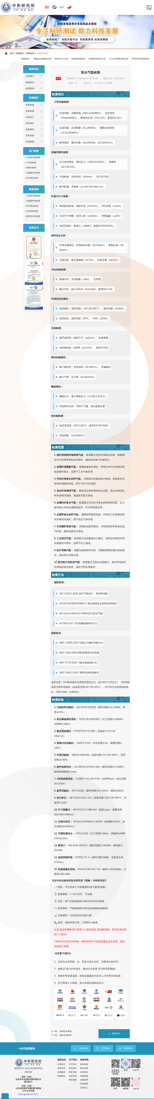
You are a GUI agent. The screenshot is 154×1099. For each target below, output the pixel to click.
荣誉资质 (73, 1072)
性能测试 (30, 129)
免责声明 (73, 1076)
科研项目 (30, 123)
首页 (12, 53)
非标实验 (30, 135)
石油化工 (30, 117)
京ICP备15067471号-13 (28, 1095)
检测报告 (61, 1076)
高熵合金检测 (65, 1031)
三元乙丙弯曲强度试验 (118, 59)
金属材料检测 (42, 53)
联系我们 (73, 1068)
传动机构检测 (32, 211)
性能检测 (84, 1076)
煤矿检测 (84, 1068)
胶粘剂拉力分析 (61, 59)
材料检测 (30, 53)
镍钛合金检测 (65, 1035)
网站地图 (73, 1080)
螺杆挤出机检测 (33, 216)
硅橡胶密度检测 (78, 59)
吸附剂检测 (31, 168)
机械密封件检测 (33, 173)
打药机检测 (31, 163)
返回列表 (116, 1033)
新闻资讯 (30, 82)
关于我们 (73, 1064)
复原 (110, 83)
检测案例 (30, 88)
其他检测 (30, 142)
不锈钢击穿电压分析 (97, 59)
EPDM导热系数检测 (140, 59)
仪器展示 (30, 76)
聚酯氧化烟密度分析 (43, 59)
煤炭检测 (30, 111)
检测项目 (20, 53)
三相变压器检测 (33, 157)
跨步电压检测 (32, 178)
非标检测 (84, 1084)
